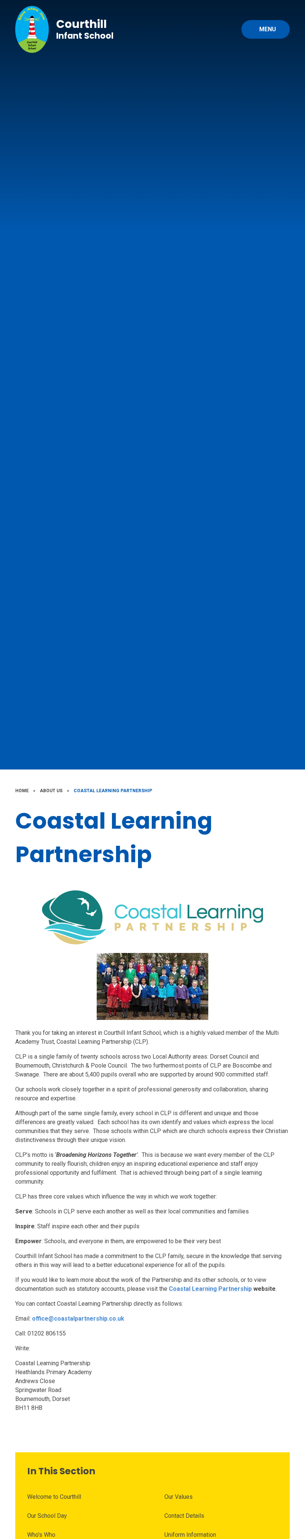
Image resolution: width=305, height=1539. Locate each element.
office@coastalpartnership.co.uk (78, 1318)
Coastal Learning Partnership (113, 790)
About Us (51, 790)
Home (22, 790)
